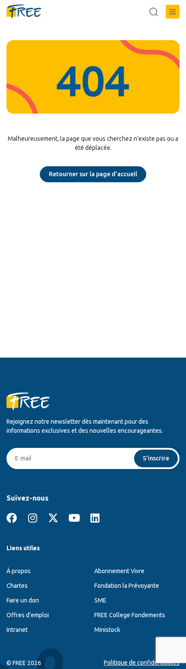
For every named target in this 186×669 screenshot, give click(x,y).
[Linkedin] (95, 518)
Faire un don (22, 600)
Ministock (107, 629)
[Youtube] (74, 518)
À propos (18, 571)
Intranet (17, 629)
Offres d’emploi (27, 615)
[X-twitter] (53, 518)
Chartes (17, 585)
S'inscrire (156, 458)
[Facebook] (11, 518)
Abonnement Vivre (119, 571)
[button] (173, 12)
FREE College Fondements (129, 615)
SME (100, 600)
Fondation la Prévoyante (126, 585)
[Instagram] (32, 518)
